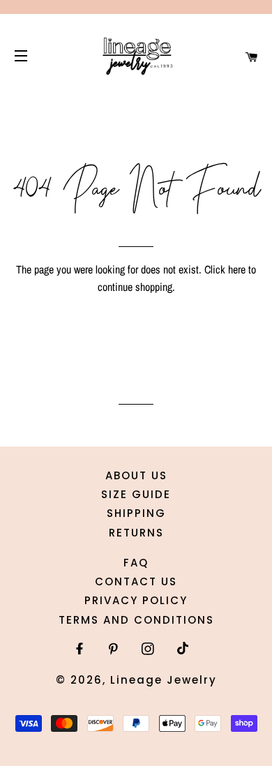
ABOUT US (136, 475)
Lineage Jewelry (163, 680)
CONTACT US (136, 581)
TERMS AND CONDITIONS (136, 620)
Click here (224, 269)
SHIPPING (136, 513)
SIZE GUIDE (136, 494)
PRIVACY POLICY (136, 600)
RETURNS (136, 532)
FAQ (136, 562)
